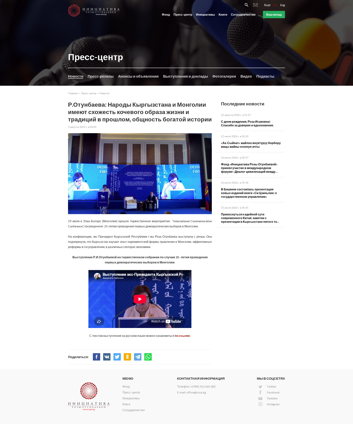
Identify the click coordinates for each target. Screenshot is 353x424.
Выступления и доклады (185, 76)
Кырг (267, 5)
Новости (75, 76)
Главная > (74, 93)
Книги (223, 14)
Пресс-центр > (90, 93)
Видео (246, 76)
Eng (282, 5)
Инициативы (205, 14)
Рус (275, 5)
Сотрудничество (243, 14)
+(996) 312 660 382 (203, 386)
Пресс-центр (183, 14)
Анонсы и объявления (138, 76)
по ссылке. (183, 335)
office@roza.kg (196, 392)
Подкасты (265, 76)
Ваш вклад (274, 14)
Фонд (166, 14)
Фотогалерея (224, 76)
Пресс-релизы (101, 76)
